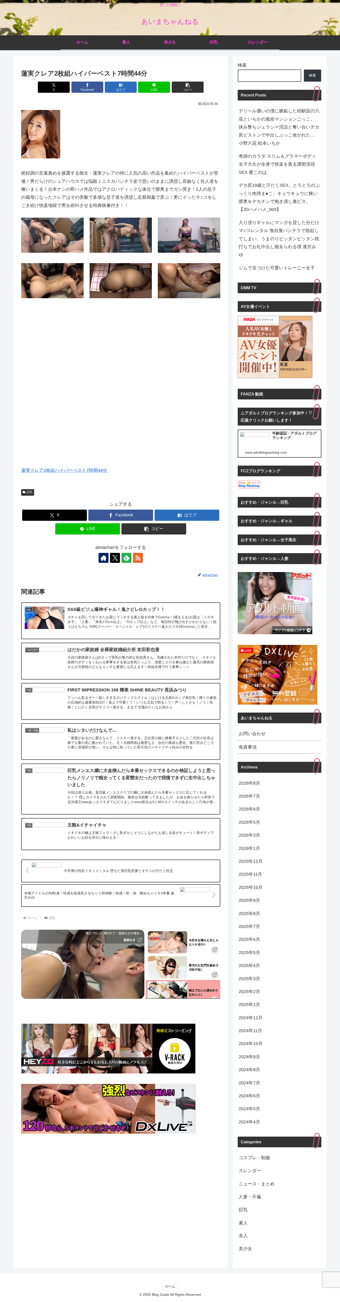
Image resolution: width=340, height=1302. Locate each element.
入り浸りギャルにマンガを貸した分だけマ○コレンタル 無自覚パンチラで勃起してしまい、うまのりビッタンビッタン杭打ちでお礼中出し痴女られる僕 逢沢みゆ (279, 238)
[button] (188, 87)
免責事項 (248, 747)
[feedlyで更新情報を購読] (126, 558)
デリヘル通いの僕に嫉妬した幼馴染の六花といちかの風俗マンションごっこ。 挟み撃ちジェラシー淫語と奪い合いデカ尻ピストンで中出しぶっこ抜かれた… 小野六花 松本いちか (279, 127)
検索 (242, 65)
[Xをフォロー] (115, 558)
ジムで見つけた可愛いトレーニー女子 (277, 267)
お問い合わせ (252, 733)
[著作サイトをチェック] (104, 558)
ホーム (170, 1286)
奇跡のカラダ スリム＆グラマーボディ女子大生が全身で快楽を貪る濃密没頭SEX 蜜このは (277, 164)
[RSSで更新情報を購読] (138, 558)
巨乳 (30, 492)
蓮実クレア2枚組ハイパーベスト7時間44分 (64, 470)
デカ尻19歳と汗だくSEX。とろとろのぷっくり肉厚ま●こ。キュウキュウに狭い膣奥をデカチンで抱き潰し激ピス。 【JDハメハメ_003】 (279, 197)
